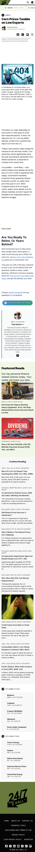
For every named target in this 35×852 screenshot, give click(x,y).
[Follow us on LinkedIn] (14, 846)
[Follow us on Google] (32, 34)
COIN (8, 705)
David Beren (5, 441)
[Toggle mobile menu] (32, 2)
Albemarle (11, 719)
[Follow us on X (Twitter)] (10, 846)
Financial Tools (18, 825)
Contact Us (27, 821)
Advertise (28, 839)
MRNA (9, 697)
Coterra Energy (13, 742)
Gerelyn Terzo (6, 402)
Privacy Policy (18, 835)
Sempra (10, 750)
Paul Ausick (13, 27)
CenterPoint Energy (14, 774)
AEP (8, 768)
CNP (8, 776)
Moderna (10, 695)
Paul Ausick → (18, 324)
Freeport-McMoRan (14, 711)
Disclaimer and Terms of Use (18, 830)
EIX (8, 760)
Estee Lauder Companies (16, 727)
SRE (8, 752)
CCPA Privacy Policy (13, 839)
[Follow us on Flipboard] (27, 34)
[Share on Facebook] (18, 34)
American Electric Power (16, 766)
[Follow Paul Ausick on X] (17, 355)
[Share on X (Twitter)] (22, 34)
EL (8, 729)
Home (6, 821)
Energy (8, 15)
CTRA (9, 744)
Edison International (15, 758)
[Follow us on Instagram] (22, 846)
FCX (8, 713)
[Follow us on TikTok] (26, 846)
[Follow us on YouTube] (18, 846)
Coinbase (10, 703)
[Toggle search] (28, 2)
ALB (8, 721)
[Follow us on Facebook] (6, 846)
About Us (15, 821)
